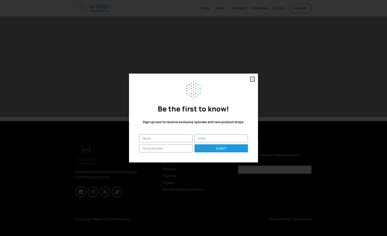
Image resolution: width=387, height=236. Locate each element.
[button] (252, 79)
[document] (193, 118)
